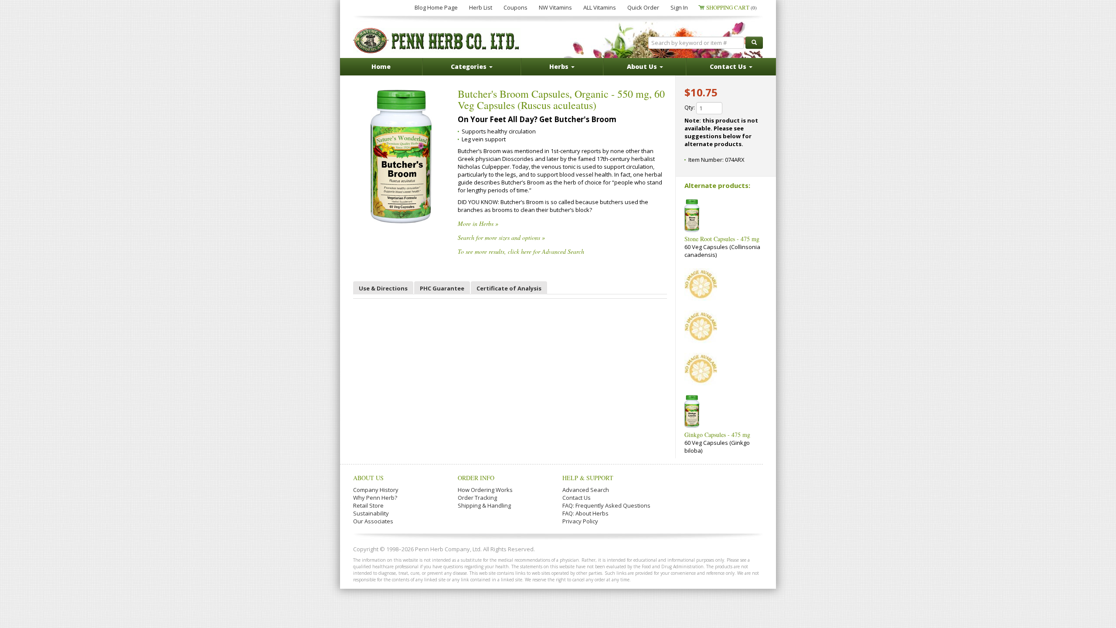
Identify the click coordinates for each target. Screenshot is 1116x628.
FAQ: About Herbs (585, 513)
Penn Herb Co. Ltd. (437, 40)
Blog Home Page (436, 7)
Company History (375, 490)
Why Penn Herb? (375, 498)
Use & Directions (383, 288)
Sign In (679, 7)
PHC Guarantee (442, 288)
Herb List (480, 7)
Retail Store (368, 505)
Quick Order (643, 7)
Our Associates (373, 521)
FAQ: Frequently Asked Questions (606, 505)
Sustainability (371, 513)
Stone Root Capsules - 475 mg (721, 239)
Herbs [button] (559, 66)
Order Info (476, 478)
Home (381, 66)
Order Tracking (477, 498)
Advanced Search (585, 490)
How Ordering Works (485, 490)
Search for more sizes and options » (501, 237)
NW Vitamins (555, 7)
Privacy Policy (580, 521)
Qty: (690, 107)
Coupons (515, 7)
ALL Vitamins (599, 7)
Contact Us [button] (729, 66)
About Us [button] (643, 66)
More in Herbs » (478, 223)
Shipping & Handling (484, 505)
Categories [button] (469, 66)
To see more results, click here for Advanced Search (521, 251)
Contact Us (576, 498)
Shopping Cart (731, 7)
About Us (368, 478)
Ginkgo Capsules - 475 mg (717, 434)
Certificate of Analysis (508, 288)
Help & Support (587, 478)
